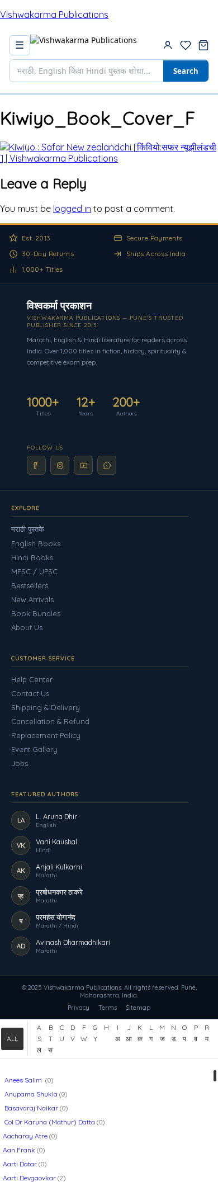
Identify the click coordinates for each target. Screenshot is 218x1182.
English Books (35, 543)
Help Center (32, 679)
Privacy (78, 1007)
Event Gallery (34, 749)
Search (185, 71)
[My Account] (167, 45)
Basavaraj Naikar (30, 1108)
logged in (72, 208)
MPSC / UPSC (34, 571)
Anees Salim (23, 1080)
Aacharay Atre (25, 1136)
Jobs (19, 763)
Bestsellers (29, 585)
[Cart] (203, 45)
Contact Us (30, 693)
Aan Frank (19, 1150)
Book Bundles (35, 613)
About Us (26, 627)
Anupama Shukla (30, 1094)
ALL (12, 1038)
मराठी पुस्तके (27, 528)
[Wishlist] (185, 45)
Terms (107, 1007)
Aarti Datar (20, 1164)
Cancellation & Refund (50, 721)
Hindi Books (32, 557)
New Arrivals (32, 599)
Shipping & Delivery (45, 707)
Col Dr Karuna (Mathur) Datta (49, 1122)
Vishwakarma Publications (54, 14)
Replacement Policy (45, 735)
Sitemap (138, 1007)
